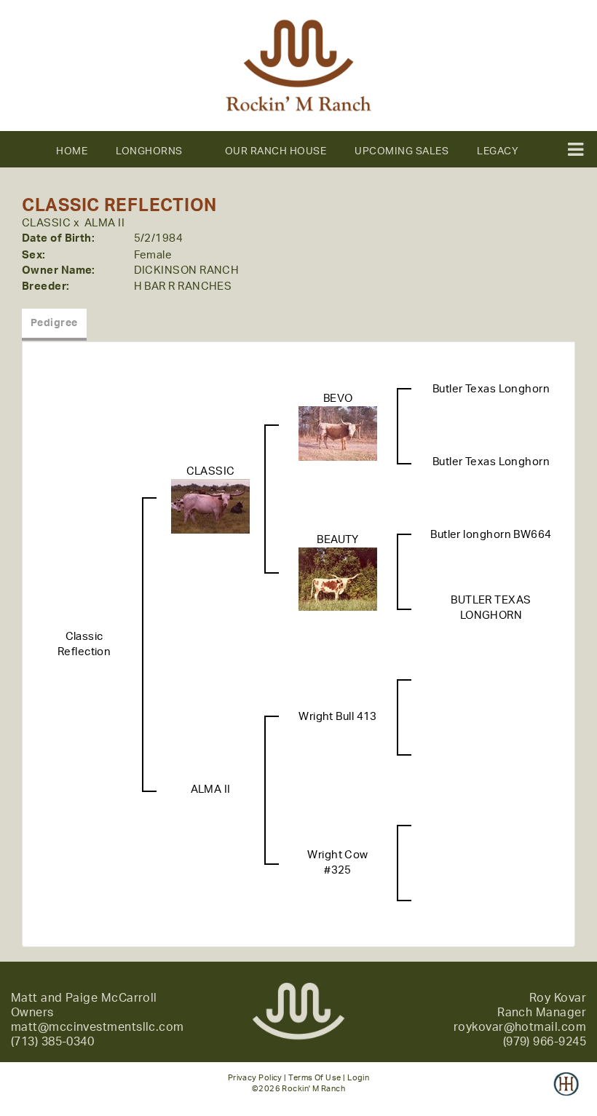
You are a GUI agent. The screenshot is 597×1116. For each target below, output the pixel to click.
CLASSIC (46, 223)
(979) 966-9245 (544, 1042)
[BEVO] (337, 433)
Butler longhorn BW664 (490, 534)
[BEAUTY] (337, 579)
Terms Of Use (314, 1078)
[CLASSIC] (210, 506)
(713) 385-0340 (52, 1042)
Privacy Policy (255, 1078)
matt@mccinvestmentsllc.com (97, 1027)
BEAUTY (338, 539)
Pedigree (54, 323)
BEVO (338, 398)
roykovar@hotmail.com (520, 1027)
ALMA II (104, 223)
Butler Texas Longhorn (491, 389)
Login (358, 1078)
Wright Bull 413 (337, 716)
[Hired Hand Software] (566, 1094)
